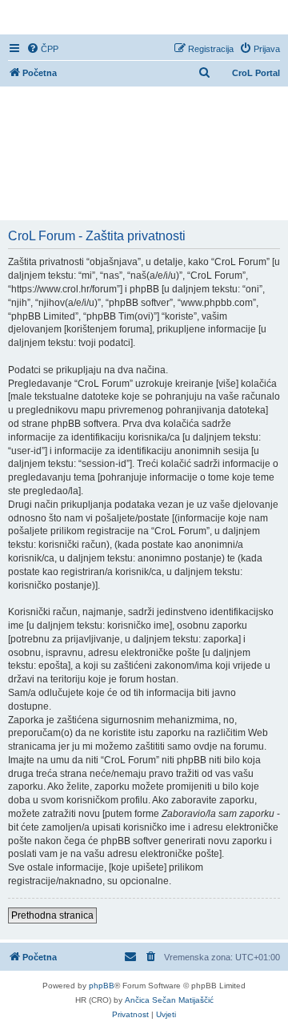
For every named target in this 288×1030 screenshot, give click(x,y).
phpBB (101, 985)
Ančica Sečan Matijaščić (169, 1000)
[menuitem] (42, 48)
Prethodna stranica (52, 915)
